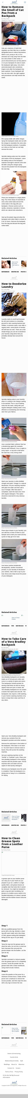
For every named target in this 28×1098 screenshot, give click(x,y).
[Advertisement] (14, 97)
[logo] (14, 2)
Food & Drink (14, 1057)
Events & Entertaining (14, 1053)
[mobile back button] (2, 2)
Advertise (21, 1064)
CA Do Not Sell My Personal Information (11, 1076)
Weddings (7, 1064)
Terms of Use (9, 1072)
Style (21, 1061)
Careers (18, 1068)
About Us (14, 1064)
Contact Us (11, 1068)
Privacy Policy (19, 1072)
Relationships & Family (12, 1061)
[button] (2, 2)
